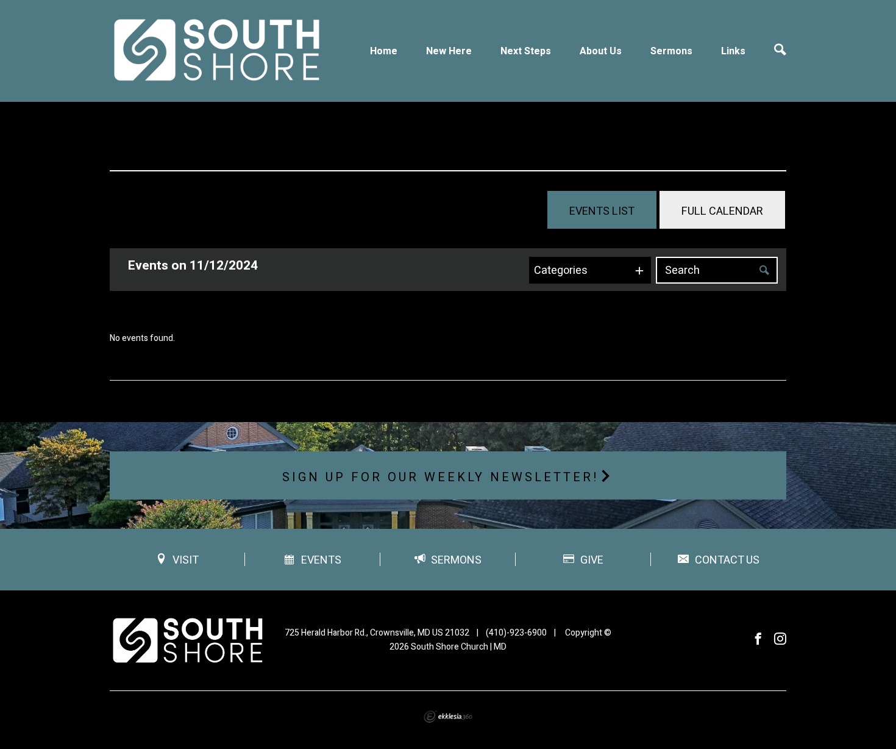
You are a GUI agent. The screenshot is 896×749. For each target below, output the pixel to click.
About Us (601, 51)
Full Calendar (722, 211)
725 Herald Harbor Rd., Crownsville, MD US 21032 (377, 632)
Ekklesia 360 (448, 717)
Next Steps (525, 51)
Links (733, 51)
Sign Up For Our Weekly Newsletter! (440, 477)
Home (383, 51)
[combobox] (590, 270)
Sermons (671, 51)
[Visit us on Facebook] (758, 640)
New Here (449, 51)
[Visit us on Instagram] (780, 640)
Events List (602, 211)
